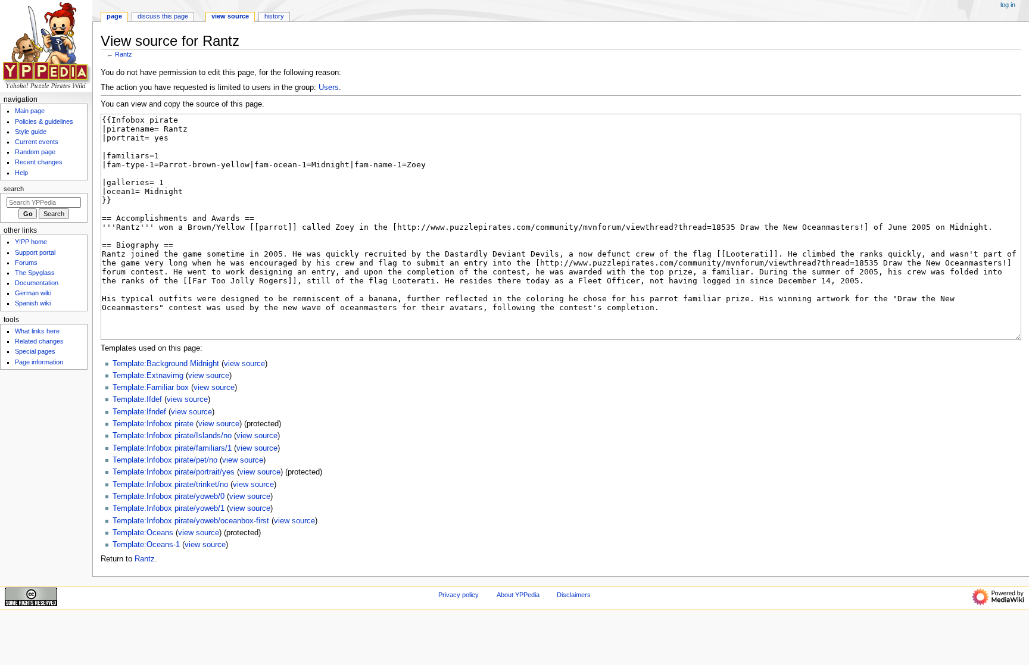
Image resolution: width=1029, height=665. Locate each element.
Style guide (30, 131)
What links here (37, 331)
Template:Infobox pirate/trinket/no (170, 484)
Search (14, 188)
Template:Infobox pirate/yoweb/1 (168, 508)
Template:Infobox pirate (153, 424)
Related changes (39, 341)
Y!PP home (31, 241)
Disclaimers (574, 594)
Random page (35, 151)
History (274, 16)
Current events (36, 141)
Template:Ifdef (137, 399)
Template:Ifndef (139, 412)
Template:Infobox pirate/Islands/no (172, 436)
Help (21, 172)
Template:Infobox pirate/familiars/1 (172, 448)
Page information (39, 362)
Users (329, 87)
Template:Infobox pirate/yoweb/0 (168, 496)
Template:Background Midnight (166, 364)
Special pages (35, 351)
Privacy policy (458, 594)
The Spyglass (35, 272)
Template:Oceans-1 (146, 545)
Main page (30, 110)
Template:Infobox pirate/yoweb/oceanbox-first (191, 521)
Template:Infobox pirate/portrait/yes (174, 472)
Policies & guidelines (44, 121)
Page (114, 16)
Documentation (36, 282)
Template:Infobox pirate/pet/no (165, 460)
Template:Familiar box (151, 387)
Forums (26, 262)
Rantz (123, 54)
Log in (1007, 4)
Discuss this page (163, 16)
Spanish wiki (33, 303)
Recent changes (39, 162)
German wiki (33, 292)
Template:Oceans (143, 533)
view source (244, 364)
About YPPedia (518, 594)
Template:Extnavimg (148, 375)
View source (230, 16)
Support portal (35, 252)
